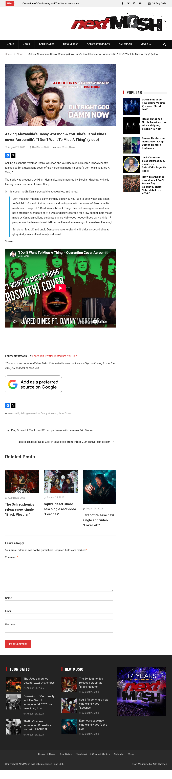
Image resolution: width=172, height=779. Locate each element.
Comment (11, 557)
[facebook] (122, 3)
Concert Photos (98, 44)
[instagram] (134, 3)
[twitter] (128, 3)
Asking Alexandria (30, 413)
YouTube (72, 356)
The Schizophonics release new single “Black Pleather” (19, 509)
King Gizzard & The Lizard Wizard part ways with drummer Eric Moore (52, 430)
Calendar (125, 44)
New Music (70, 44)
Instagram (60, 356)
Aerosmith (13, 413)
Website (10, 624)
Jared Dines (64, 413)
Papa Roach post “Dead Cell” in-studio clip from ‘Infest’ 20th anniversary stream (63, 441)
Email (8, 611)
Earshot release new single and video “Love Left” (98, 520)
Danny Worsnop (49, 413)
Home (10, 44)
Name (8, 598)
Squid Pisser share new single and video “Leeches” (60, 509)
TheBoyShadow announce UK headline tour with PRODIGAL (37, 725)
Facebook (38, 356)
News (26, 44)
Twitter (49, 356)
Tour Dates (47, 44)
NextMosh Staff (40, 147)
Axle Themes (160, 764)
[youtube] (140, 3)
